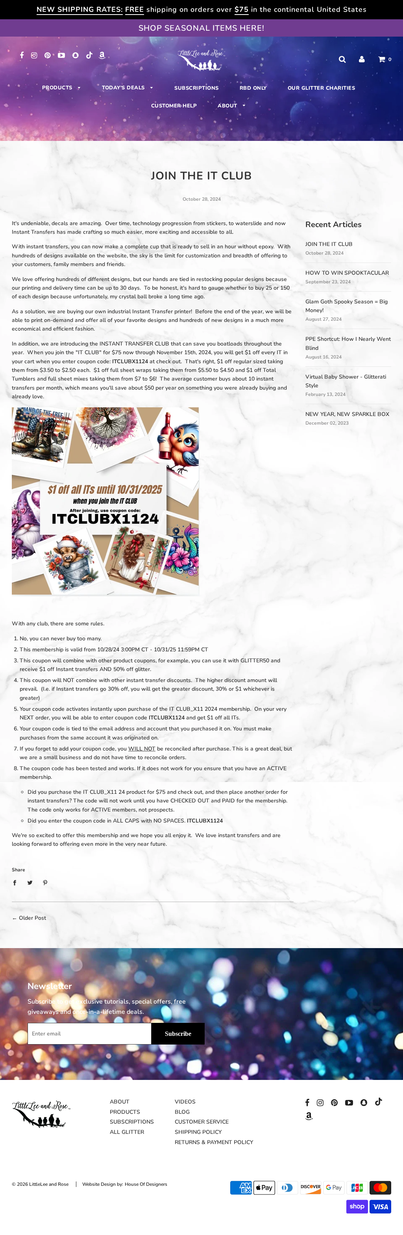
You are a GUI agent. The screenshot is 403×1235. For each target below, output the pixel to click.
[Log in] (362, 59)
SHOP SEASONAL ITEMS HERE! (201, 28)
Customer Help (174, 105)
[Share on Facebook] (17, 883)
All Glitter (127, 1132)
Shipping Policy (198, 1132)
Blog (182, 1112)
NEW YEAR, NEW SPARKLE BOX (347, 414)
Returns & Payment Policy (214, 1142)
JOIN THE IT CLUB (329, 244)
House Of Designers (146, 1184)
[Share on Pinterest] (45, 883)
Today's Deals (124, 87)
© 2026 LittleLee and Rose (40, 1184)
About (228, 105)
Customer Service (202, 1122)
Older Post (32, 918)
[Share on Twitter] (30, 883)
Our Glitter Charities (321, 88)
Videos (185, 1102)
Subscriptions (196, 88)
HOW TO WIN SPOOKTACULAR (347, 273)
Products (58, 87)
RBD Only (253, 88)
